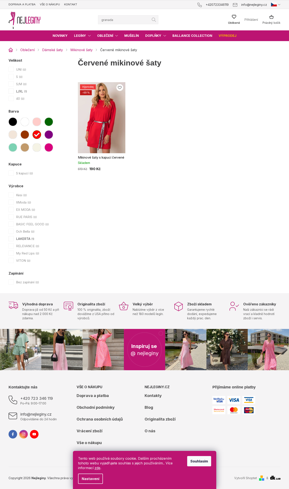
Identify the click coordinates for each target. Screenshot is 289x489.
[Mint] (13, 147)
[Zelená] (48, 121)
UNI (20, 69)
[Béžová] (13, 134)
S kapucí (24, 173)
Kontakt (70, 4)
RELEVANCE (27, 246)
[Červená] (37, 134)
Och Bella (25, 231)
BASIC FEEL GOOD (32, 224)
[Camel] (25, 147)
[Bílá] (25, 121)
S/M (21, 84)
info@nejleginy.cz (36, 414)
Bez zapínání (27, 282)
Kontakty (153, 395)
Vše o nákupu (50, 4)
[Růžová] (37, 121)
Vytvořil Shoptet (245, 478)
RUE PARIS (26, 217)
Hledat (154, 19)
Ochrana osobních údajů (100, 419)
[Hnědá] (25, 134)
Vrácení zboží (89, 431)
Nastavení (90, 479)
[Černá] (13, 121)
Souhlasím (199, 461)
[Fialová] (48, 134)
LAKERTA (24, 239)
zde (97, 468)
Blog (149, 407)
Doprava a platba (22, 4)
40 (20, 99)
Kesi (21, 195)
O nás (150, 431)
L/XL (21, 91)
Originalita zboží (160, 419)
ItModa (23, 202)
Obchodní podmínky (96, 407)
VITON (23, 261)
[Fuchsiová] (48, 147)
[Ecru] (37, 147)
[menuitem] (60, 35)
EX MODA (25, 210)
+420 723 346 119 (36, 398)
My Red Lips (27, 253)
